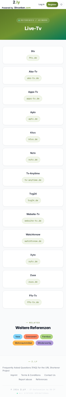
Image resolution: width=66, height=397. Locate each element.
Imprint (14, 375)
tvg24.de (33, 200)
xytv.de (33, 261)
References (41, 379)
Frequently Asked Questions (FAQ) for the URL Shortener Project (31, 369)
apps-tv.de (33, 98)
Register (52, 4)
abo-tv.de (33, 78)
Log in (42, 4)
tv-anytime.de (33, 180)
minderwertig (44, 343)
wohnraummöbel (23, 343)
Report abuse (25, 379)
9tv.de (33, 57)
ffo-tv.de (33, 302)
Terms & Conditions (31, 375)
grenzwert (31, 336)
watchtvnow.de (33, 241)
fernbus (46, 336)
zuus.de (33, 282)
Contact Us (49, 375)
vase (17, 336)
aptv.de (33, 119)
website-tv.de (33, 220)
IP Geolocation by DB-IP (42, 389)
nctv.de (33, 159)
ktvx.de (33, 139)
